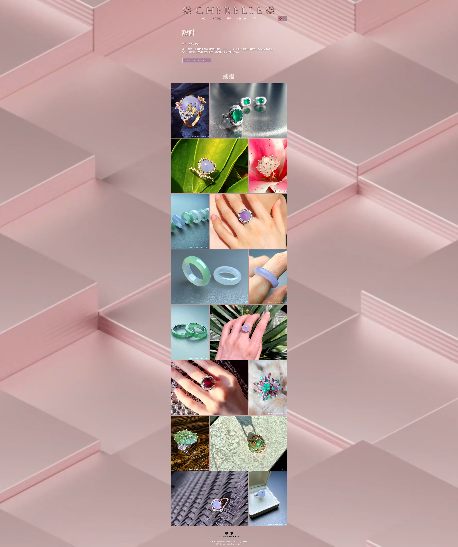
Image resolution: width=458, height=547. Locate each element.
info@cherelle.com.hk (229, 536)
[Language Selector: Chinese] (282, 18)
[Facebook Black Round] (226, 533)
